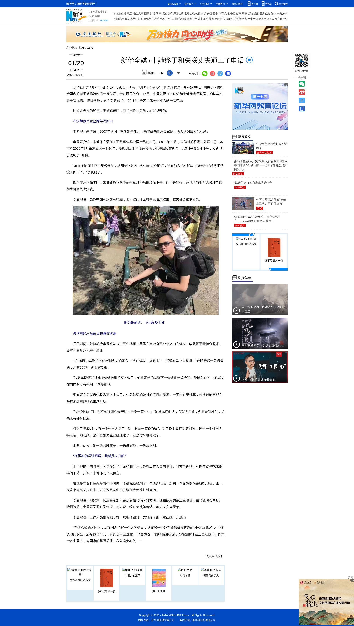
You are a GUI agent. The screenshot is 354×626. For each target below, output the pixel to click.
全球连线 (189, 13)
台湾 (170, 13)
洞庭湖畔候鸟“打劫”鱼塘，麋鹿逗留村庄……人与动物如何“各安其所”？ (257, 219)
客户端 (254, 3)
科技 (203, 13)
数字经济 (154, 18)
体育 (221, 13)
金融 (116, 18)
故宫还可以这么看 (80, 580)
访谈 (250, 13)
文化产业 (282, 18)
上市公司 (272, 18)
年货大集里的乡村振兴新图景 (271, 146)
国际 (146, 13)
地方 (81, 47)
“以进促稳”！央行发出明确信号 (253, 182)
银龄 (184, 18)
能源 (211, 18)
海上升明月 (158, 591)
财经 (152, 13)
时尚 (233, 18)
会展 (217, 18)
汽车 (121, 18)
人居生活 (135, 18)
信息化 (145, 18)
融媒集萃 (244, 277)
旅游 (205, 18)
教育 (197, 13)
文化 (227, 13)
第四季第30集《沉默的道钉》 (261, 345)
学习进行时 (119, 13)
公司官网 (94, 16)
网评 (158, 13)
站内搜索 (283, 3)
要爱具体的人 (211, 575)
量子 (215, 13)
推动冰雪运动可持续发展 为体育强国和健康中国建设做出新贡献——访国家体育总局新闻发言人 (260, 165)
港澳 (164, 13)
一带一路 (253, 18)
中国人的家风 (132, 575)
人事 (140, 13)
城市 (200, 18)
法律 (273, 13)
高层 (129, 13)
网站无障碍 (237, 3)
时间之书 (185, 575)
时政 (135, 13)
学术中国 (165, 18)
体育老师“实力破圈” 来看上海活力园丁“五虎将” (271, 201)
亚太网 (262, 18)
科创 (209, 13)
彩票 (222, 18)
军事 (244, 13)
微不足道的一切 (106, 591)
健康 (238, 13)
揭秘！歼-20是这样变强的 (258, 379)
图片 (262, 13)
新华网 (70, 47)
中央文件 (282, 13)
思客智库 (178, 13)
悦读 (239, 18)
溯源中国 (192, 18)
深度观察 (244, 136)
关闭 (350, 577)
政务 (267, 13)
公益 (244, 18)
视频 (256, 13)
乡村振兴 (176, 18)
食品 (127, 18)
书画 (232, 13)
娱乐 (228, 18)
